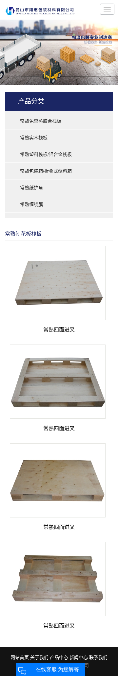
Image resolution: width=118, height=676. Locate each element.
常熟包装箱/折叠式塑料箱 (46, 171)
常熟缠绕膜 (31, 204)
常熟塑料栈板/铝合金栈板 (46, 154)
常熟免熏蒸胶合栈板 (40, 121)
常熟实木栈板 (34, 137)
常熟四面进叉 (59, 329)
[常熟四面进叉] (58, 282)
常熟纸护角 (31, 187)
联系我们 (98, 657)
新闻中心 (78, 657)
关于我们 (39, 657)
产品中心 (59, 657)
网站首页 (19, 657)
